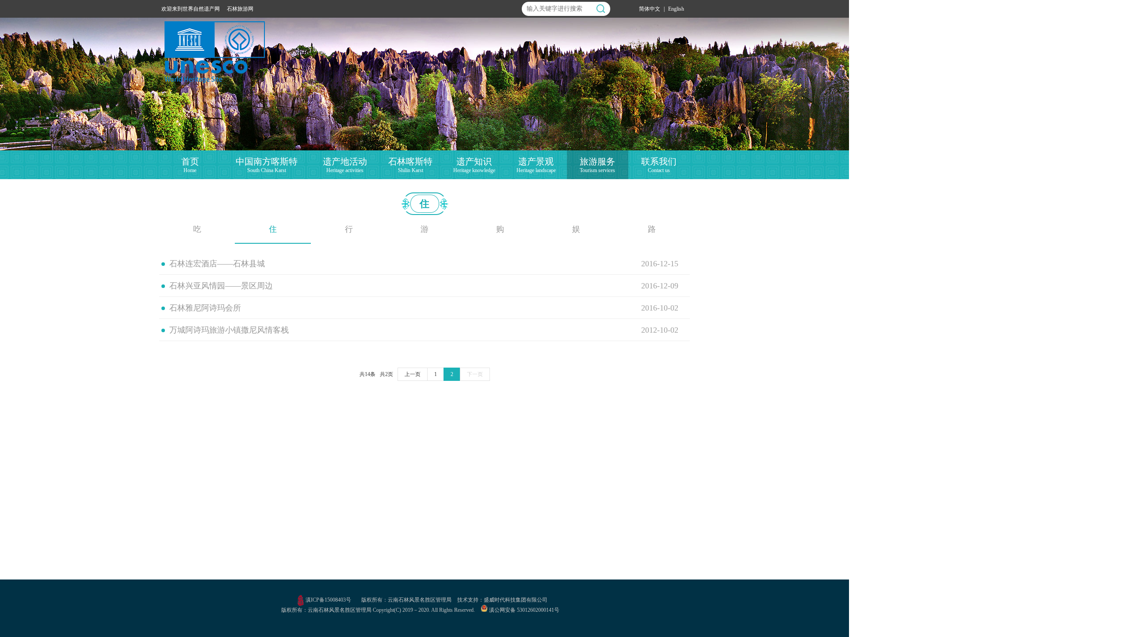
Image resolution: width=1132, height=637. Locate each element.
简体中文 (649, 9)
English (676, 9)
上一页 (413, 374)
